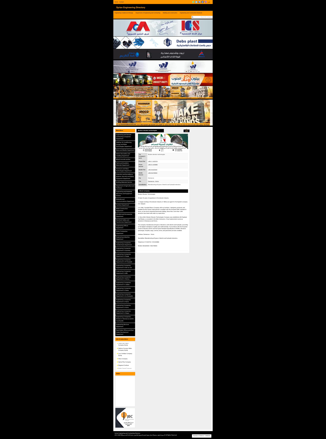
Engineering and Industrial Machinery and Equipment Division (124, 194)
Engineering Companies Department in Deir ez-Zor (124, 267)
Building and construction (170, 13)
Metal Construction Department (122, 210)
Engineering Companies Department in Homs (123, 306)
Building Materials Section (124, 182)
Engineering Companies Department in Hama (123, 301)
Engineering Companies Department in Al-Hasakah (124, 261)
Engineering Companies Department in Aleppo (123, 312)
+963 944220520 (152, 170)
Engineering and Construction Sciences (191, 13)
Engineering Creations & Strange (124, 13)
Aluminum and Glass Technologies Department (124, 170)
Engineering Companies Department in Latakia (123, 284)
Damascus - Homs (153, 181)
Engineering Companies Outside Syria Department (124, 244)
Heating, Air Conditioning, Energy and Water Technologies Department (124, 144)
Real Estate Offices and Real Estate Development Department (125, 332)
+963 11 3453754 (153, 161)
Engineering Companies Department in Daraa (123, 289)
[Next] (211, 113)
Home (116, 2)
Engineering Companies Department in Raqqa (123, 255)
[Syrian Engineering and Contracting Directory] (131, 7)
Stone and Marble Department (125, 150)
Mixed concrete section (123, 159)
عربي (209, 2)
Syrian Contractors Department (121, 232)
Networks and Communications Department (125, 200)
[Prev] (114, 113)
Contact (121, 2)
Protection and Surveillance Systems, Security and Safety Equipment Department (125, 176)
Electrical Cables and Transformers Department (124, 221)
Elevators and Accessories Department (124, 215)
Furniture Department (122, 205)
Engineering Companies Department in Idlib (123, 272)
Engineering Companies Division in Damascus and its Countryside (125, 319)
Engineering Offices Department (122, 227)
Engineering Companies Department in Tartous (123, 278)
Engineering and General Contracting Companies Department (123, 137)
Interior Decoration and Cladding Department (123, 155)
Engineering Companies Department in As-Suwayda (124, 295)
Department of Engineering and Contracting (148, 13)
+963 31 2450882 (153, 164)
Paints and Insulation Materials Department (122, 164)
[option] (163, 113)
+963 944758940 (152, 173)
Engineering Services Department (122, 325)
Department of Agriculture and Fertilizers (125, 187)
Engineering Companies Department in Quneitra (123, 249)
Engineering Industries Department (123, 238)
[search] (193, 17)
